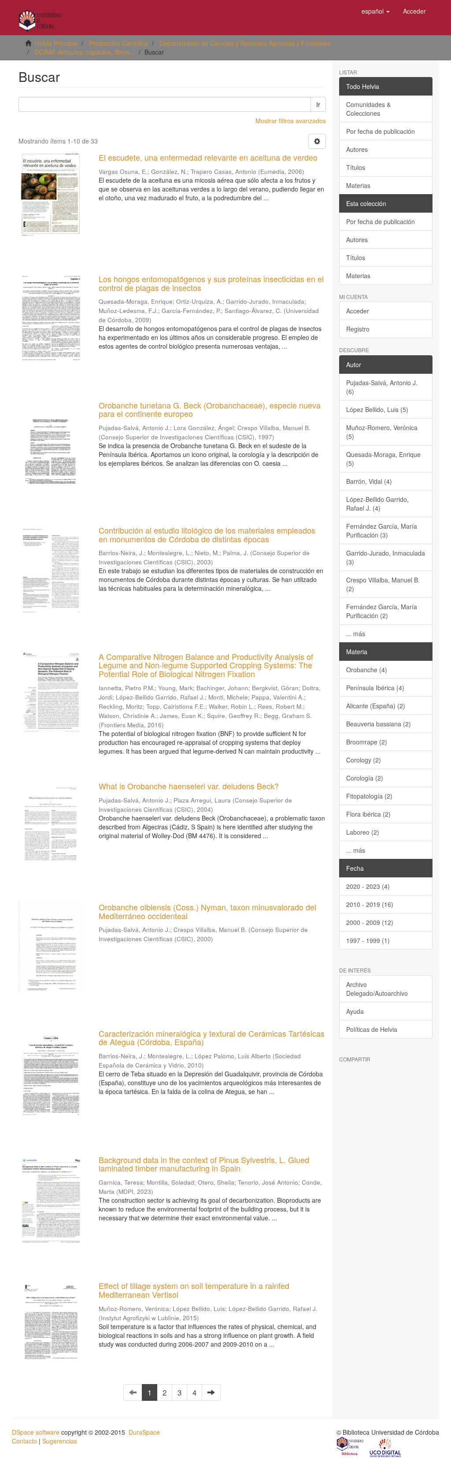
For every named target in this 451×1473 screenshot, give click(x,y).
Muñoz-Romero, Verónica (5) (382, 432)
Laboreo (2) (362, 832)
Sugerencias (59, 1440)
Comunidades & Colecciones (368, 109)
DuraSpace (144, 1432)
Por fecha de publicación (380, 131)
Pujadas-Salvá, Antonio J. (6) (382, 387)
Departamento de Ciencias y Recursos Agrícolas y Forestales (245, 43)
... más (355, 633)
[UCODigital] (385, 1447)
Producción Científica (118, 43)
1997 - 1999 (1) (368, 940)
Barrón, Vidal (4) (369, 481)
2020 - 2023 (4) (368, 886)
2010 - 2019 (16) (369, 904)
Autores (357, 149)
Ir (318, 104)
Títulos (355, 167)
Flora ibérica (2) (368, 814)
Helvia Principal (56, 43)
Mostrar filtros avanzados (290, 120)
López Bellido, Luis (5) (377, 409)
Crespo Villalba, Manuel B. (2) (383, 584)
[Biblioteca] (350, 1447)
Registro (358, 328)
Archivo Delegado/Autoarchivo (377, 989)
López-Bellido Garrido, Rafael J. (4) (377, 503)
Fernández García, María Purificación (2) (381, 611)
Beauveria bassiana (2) (378, 723)
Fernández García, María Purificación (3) (381, 530)
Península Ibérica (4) (375, 687)
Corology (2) (363, 759)
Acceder (357, 310)
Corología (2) (364, 777)
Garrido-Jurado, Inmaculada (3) (385, 557)
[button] (375, 11)
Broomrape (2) (366, 741)
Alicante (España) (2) (375, 705)
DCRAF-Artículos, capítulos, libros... (85, 52)
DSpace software (35, 1432)
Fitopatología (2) (369, 796)
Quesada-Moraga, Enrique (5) (383, 459)
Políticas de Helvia (371, 1029)
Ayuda (355, 1011)
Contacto (24, 1440)
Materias (358, 185)
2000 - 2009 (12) (369, 922)
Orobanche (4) (366, 669)
